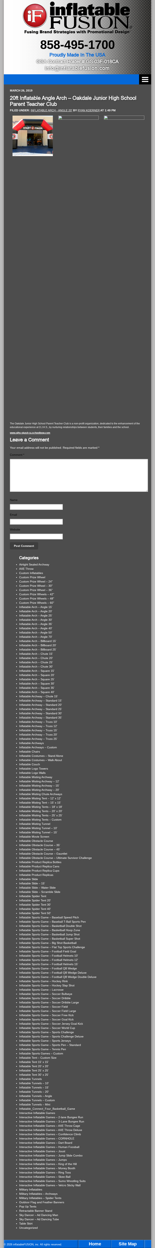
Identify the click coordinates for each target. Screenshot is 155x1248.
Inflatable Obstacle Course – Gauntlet (43, 853)
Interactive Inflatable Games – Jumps (43, 1159)
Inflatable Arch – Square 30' (36, 683)
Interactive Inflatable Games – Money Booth (47, 1168)
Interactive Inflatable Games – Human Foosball (49, 1147)
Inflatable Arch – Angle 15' (35, 607)
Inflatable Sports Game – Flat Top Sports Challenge (52, 947)
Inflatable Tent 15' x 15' (34, 1062)
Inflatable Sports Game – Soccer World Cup (47, 1028)
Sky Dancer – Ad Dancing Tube (39, 1219)
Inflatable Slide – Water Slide (37, 887)
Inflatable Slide (28, 879)
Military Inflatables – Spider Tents (40, 1198)
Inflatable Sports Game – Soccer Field (43, 1006)
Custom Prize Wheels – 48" (36, 598)
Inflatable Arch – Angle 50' (35, 632)
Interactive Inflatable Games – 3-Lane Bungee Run (51, 1121)
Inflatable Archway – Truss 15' (38, 730)
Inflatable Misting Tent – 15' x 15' (40, 802)
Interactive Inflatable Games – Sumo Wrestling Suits (52, 1181)
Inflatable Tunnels (30, 1079)
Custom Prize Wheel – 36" (36, 590)
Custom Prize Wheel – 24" (36, 581)
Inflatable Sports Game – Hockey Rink (43, 981)
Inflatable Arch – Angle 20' (35, 611)
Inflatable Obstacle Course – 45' (39, 849)
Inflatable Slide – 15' (32, 883)
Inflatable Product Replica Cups (39, 870)
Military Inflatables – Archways (38, 1193)
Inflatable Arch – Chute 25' (36, 662)
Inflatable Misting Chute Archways (40, 794)
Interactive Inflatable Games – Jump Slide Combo (51, 1155)
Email (13, 514)
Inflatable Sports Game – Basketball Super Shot (49, 938)
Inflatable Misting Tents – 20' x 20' (40, 811)
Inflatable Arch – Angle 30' (35, 619)
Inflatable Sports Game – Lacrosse (41, 989)
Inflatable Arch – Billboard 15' (37, 641)
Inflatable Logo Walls (32, 772)
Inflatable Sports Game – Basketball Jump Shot (49, 934)
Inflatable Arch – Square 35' (36, 687)
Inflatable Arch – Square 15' (36, 670)
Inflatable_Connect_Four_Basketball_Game (47, 1108)
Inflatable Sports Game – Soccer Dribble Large (49, 1002)
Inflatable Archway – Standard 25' (40, 709)
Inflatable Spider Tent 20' (35, 900)
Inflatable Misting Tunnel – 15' (38, 832)
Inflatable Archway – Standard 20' (40, 704)
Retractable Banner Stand (35, 1210)
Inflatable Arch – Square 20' (36, 675)
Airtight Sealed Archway (34, 564)
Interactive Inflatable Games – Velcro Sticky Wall (50, 1185)
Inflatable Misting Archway (35, 777)
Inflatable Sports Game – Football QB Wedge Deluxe (53, 972)
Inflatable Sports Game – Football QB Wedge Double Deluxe (57, 977)
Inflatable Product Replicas (36, 874)
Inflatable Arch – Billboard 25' (37, 649)
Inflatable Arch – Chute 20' (36, 658)
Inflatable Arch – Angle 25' (35, 615)
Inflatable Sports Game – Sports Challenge (46, 1032)
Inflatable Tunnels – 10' (34, 1083)
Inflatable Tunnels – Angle (35, 1096)
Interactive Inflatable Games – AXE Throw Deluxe (50, 1130)
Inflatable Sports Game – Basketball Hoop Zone (49, 930)
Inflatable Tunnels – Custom (37, 1100)
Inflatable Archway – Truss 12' (38, 726)
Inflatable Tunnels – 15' (34, 1087)
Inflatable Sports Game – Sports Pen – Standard (50, 1045)
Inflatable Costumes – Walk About (40, 760)
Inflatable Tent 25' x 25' (34, 1070)
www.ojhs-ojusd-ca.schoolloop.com (30, 432)
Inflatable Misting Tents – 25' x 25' (40, 815)
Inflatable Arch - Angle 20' (51, 110)
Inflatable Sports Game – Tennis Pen (42, 1049)
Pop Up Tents (27, 1206)
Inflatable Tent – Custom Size (38, 1057)
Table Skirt (25, 1223)
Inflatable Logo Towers (33, 768)
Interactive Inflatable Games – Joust (42, 1151)
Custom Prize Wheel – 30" (36, 585)
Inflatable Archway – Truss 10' (38, 721)
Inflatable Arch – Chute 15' (36, 653)
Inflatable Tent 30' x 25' (34, 1074)
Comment (17, 454)
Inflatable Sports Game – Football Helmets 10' (48, 955)
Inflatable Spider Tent (32, 896)
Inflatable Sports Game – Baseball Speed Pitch (49, 917)
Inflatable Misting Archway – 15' (39, 785)
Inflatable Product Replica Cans (39, 866)
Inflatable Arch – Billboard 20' (37, 645)
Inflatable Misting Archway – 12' (39, 781)
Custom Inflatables (31, 573)
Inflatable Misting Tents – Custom (40, 819)
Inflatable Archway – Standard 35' (40, 717)
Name (14, 500)
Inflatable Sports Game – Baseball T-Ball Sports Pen (52, 921)
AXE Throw (26, 568)
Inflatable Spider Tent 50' (35, 913)
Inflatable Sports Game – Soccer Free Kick (46, 1015)
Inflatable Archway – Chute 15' (38, 696)
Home (95, 1243)
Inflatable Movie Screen (34, 836)
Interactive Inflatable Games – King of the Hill (48, 1164)
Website (15, 529)
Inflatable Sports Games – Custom (41, 1053)
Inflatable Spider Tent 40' (35, 908)
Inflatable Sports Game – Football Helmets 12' (48, 960)
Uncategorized (28, 1227)
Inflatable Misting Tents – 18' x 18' (40, 806)
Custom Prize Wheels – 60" (36, 602)
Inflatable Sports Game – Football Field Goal (47, 951)
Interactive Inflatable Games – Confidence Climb (50, 1134)
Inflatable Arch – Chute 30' (36, 666)
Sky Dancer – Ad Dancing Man (38, 1215)
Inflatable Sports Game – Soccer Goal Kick (46, 1019)
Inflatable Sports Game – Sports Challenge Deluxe (51, 1036)
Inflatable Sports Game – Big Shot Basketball (47, 943)
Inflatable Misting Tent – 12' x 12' (40, 798)
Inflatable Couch (29, 764)
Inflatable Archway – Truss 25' (38, 738)
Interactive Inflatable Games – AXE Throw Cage (49, 1125)
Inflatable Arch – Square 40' (36, 692)
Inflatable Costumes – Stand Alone (41, 755)
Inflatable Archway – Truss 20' (38, 734)
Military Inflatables (30, 1189)
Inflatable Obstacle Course (36, 840)
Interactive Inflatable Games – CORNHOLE (46, 1138)
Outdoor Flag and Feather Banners (41, 1202)
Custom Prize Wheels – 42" (36, 594)
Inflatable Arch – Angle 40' (35, 628)
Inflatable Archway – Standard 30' (40, 713)
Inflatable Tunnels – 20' (34, 1091)
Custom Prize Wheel (32, 577)
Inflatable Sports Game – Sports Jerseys (45, 1040)
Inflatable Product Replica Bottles (40, 862)
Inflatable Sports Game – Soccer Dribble (45, 998)
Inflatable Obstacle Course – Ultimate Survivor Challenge (55, 857)
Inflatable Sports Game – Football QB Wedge (48, 968)
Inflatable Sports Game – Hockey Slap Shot (46, 985)
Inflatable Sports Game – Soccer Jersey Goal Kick (51, 1023)
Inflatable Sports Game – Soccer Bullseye (45, 994)
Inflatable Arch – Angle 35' (35, 624)
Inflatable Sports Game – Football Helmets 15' (48, 964)
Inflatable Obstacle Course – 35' (39, 845)
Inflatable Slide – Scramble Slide (39, 891)
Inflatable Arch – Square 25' (36, 679)
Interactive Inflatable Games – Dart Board (45, 1142)
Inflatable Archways (31, 743)
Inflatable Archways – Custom (38, 747)
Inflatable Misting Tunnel (34, 823)
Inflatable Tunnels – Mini (34, 1104)
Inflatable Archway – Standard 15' (40, 700)
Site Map (128, 1243)
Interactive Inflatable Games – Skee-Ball (44, 1176)
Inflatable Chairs (29, 751)
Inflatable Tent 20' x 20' (34, 1066)
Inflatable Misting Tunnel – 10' (38, 828)
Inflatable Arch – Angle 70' (35, 636)
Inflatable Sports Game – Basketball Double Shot (50, 925)
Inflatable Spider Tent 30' (35, 904)
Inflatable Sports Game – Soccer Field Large (47, 1011)
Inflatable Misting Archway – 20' (39, 789)
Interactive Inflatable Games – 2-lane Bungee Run (51, 1117)
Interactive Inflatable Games (37, 1113)
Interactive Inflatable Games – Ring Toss (45, 1172)
